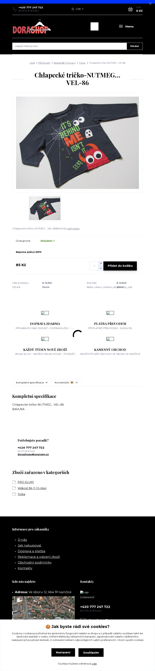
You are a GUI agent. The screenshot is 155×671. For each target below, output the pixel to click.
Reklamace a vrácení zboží (39, 557)
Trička (82, 63)
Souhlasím (91, 652)
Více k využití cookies (130, 639)
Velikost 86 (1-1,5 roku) (65, 63)
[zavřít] (150, 4)
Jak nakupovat (29, 545)
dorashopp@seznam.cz (33, 454)
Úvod (32, 63)
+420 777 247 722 (31, 7)
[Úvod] (31, 26)
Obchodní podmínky (35, 562)
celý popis (73, 228)
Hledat (134, 46)
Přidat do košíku (120, 265)
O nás (22, 540)
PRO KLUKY (44, 63)
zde (94, 663)
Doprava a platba (31, 551)
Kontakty (25, 568)
